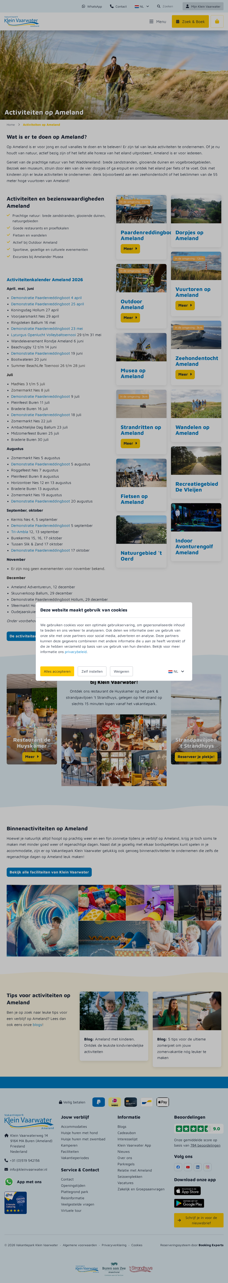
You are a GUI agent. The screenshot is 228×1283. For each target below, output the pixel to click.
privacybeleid (76, 652)
